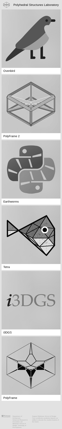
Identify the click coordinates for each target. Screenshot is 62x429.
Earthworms (11, 201)
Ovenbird (9, 70)
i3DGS (7, 332)
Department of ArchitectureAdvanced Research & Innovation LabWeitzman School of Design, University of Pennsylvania (20, 421)
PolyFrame (10, 397)
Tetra (6, 267)
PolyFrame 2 (11, 136)
